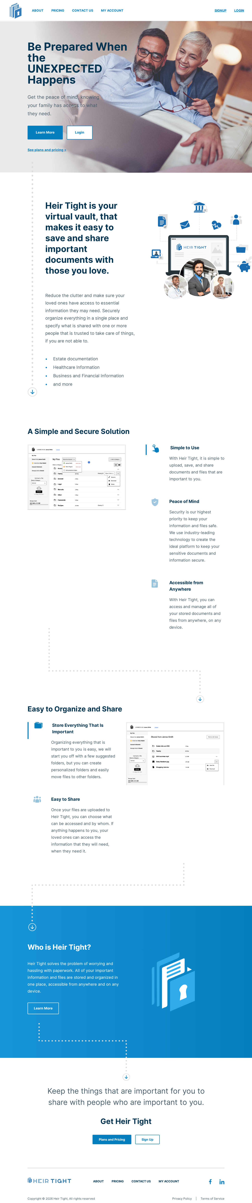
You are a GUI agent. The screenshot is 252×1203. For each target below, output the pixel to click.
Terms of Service (212, 1198)
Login (79, 132)
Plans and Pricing (112, 1139)
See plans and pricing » (47, 150)
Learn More (45, 132)
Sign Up (147, 1139)
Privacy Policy (182, 1198)
